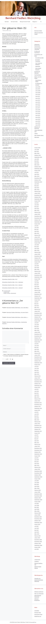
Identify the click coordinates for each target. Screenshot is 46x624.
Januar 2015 (37, 355)
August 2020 (37, 242)
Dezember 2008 (38, 494)
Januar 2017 (37, 311)
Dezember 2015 (38, 334)
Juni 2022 (36, 204)
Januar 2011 (37, 446)
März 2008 (36, 511)
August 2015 (37, 341)
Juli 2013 (36, 389)
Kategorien (34, 21)
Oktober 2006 (37, 543)
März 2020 (36, 250)
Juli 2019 (36, 263)
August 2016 (37, 320)
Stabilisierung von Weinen (23, 52)
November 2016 (38, 315)
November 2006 (38, 541)
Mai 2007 (36, 530)
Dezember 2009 (38, 471)
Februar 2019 (37, 271)
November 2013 (38, 381)
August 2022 (37, 200)
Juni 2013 (36, 391)
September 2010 (38, 454)
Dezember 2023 (38, 178)
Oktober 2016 (37, 317)
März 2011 (36, 442)
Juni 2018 (36, 282)
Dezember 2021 (38, 216)
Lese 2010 (37, 94)
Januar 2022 (37, 214)
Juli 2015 (36, 343)
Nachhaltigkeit (37, 75)
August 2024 (37, 170)
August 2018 (37, 279)
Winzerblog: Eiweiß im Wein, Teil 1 (9, 279)
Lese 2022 (37, 117)
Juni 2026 (36, 149)
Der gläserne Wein (7, 290)
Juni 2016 (36, 324)
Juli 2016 (36, 322)
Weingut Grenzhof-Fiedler (25, 21)
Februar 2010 (37, 467)
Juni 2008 (36, 505)
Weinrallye (36, 137)
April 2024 (36, 174)
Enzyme (4, 108)
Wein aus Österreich (38, 593)
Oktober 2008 (37, 497)
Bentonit (4, 49)
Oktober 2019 (37, 258)
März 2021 (36, 233)
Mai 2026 (36, 151)
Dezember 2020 (38, 239)
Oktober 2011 (37, 429)
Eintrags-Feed (37, 612)
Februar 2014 (37, 376)
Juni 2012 (36, 414)
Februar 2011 (37, 444)
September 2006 (38, 545)
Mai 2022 (36, 206)
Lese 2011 (37, 96)
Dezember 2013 (38, 379)
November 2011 (38, 427)
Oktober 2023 (37, 180)
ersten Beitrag (9, 33)
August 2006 (37, 547)
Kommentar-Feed (38, 614)
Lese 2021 (37, 115)
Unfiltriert (36, 561)
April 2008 (36, 509)
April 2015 (36, 349)
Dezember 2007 (38, 516)
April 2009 (36, 486)
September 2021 (38, 221)
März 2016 (36, 330)
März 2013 (36, 396)
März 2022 (36, 210)
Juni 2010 (36, 459)
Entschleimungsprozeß (10, 132)
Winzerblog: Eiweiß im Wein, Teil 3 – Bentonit (12, 285)
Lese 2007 (37, 88)
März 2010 (36, 465)
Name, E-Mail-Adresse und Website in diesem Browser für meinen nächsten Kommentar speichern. (15, 355)
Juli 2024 (36, 172)
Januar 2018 (37, 292)
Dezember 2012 (38, 402)
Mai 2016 (36, 326)
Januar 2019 (37, 273)
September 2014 (38, 362)
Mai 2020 (36, 246)
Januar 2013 (37, 400)
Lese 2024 (37, 121)
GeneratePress (33, 622)
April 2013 (36, 395)
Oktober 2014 (37, 360)
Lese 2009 (37, 92)
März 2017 (36, 307)
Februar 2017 (37, 309)
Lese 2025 (37, 123)
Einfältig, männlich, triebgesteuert (10, 293)
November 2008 (38, 495)
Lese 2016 (37, 105)
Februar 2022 (37, 212)
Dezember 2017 (38, 294)
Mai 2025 (36, 161)
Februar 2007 (37, 535)
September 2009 (38, 476)
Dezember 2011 (37, 425)
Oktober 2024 (37, 166)
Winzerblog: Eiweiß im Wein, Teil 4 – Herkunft (12, 287)
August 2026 (37, 147)
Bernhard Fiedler (14, 21)
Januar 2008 (37, 514)
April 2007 (36, 532)
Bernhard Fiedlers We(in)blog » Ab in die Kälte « (18, 307)
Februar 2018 (37, 290)
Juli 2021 (36, 225)
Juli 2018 (36, 280)
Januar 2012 (37, 423)
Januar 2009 (37, 492)
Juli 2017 (36, 301)
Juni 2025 (36, 159)
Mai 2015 (36, 347)
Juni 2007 (36, 528)
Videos (36, 133)
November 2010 (38, 450)
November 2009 (38, 473)
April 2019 (36, 267)
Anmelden (36, 610)
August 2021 (37, 223)
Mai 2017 (36, 303)
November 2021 (38, 218)
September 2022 (38, 199)
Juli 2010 (36, 457)
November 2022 (38, 195)
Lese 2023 (37, 119)
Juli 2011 (36, 435)
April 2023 (36, 187)
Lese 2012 (37, 98)
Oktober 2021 (37, 220)
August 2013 (37, 387)
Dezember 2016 (38, 313)
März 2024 (36, 176)
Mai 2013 (36, 393)
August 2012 (37, 410)
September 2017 (38, 298)
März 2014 (36, 374)
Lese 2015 (37, 104)
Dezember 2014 (38, 357)
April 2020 (36, 248)
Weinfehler (37, 66)
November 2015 (38, 336)
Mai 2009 (36, 484)
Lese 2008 (37, 90)
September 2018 (38, 277)
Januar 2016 (37, 332)
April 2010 (36, 463)
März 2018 (36, 288)
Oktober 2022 (37, 197)
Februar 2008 (37, 513)
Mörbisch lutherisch (38, 591)
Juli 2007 (36, 526)
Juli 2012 (36, 412)
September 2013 (38, 385)
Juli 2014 (36, 366)
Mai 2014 (36, 370)
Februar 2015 (37, 353)
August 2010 (37, 455)
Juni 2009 (36, 482)
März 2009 (36, 488)
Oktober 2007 (37, 520)
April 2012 (36, 417)
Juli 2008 (36, 503)
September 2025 (38, 157)
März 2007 (36, 534)
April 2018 (36, 286)
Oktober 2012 (37, 406)
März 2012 (36, 419)
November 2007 (38, 518)
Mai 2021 (36, 229)
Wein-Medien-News (38, 135)
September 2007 (38, 522)
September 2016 (38, 318)
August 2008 (37, 501)
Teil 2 (14, 203)
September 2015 (38, 339)
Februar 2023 (37, 191)
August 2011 (37, 433)
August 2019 (37, 261)
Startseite (7, 21)
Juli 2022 (36, 202)
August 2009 (37, 478)
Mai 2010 (36, 461)
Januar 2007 (37, 537)
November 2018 (38, 275)
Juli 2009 (36, 480)
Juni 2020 (36, 244)
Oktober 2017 (37, 296)
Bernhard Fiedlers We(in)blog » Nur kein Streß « (17, 312)
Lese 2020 (37, 113)
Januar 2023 (37, 193)
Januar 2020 (37, 254)
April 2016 (36, 328)
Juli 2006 (36, 549)
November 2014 (38, 358)
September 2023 (38, 181)
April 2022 (36, 208)
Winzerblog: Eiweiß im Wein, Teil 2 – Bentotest (12, 282)
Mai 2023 (36, 185)
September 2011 (38, 431)
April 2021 (36, 231)
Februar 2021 (37, 235)
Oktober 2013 (37, 383)
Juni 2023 (36, 183)
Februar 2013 (37, 398)
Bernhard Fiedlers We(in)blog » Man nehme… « (17, 317)
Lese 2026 (37, 124)
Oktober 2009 (37, 475)
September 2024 (38, 168)
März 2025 (36, 164)
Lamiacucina (37, 559)
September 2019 (38, 259)
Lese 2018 (37, 109)
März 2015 (36, 351)
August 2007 (37, 524)
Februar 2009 (37, 490)
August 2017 (37, 299)
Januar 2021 (37, 237)
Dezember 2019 (38, 256)
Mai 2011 (36, 438)
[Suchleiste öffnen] (40, 21)
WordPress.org (37, 616)
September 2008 (38, 499)
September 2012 (38, 408)
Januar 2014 (37, 377)
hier (8, 168)
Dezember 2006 (38, 539)
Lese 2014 (37, 102)
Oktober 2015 (37, 338)
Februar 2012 (37, 421)
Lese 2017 (37, 107)
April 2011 (36, 440)
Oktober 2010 (37, 452)
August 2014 (37, 364)
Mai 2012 (36, 416)
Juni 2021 (36, 227)
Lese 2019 (37, 111)
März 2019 (36, 269)
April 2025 (36, 162)
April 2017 (36, 305)
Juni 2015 (36, 345)
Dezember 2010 (38, 448)
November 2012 (38, 404)
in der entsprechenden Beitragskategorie (11, 40)
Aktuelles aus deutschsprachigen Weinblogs (38, 580)
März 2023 (36, 189)
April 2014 (36, 372)
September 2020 (38, 240)
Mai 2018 (36, 284)
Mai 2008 (36, 507)
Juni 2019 (36, 265)
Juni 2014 (36, 368)
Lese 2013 (37, 100)
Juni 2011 (36, 436)
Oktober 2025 (37, 155)
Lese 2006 (37, 86)
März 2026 (36, 153)
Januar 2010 (37, 469)
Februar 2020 (37, 252)
